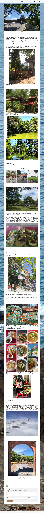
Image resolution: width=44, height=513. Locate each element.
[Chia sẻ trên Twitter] (20, 478)
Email (17, 497)
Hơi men (5, 1)
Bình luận (8, 491)
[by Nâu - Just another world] (22, 1)
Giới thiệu (8, 1)
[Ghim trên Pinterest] (23, 478)
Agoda (13, 47)
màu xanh (9, 87)
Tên (7, 497)
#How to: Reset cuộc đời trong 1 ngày (33, 480)
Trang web (29, 497)
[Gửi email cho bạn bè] (22, 478)
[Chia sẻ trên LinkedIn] (24, 478)
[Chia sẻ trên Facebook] (19, 478)
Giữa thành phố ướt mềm (9, 480)
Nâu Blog (12, 1)
